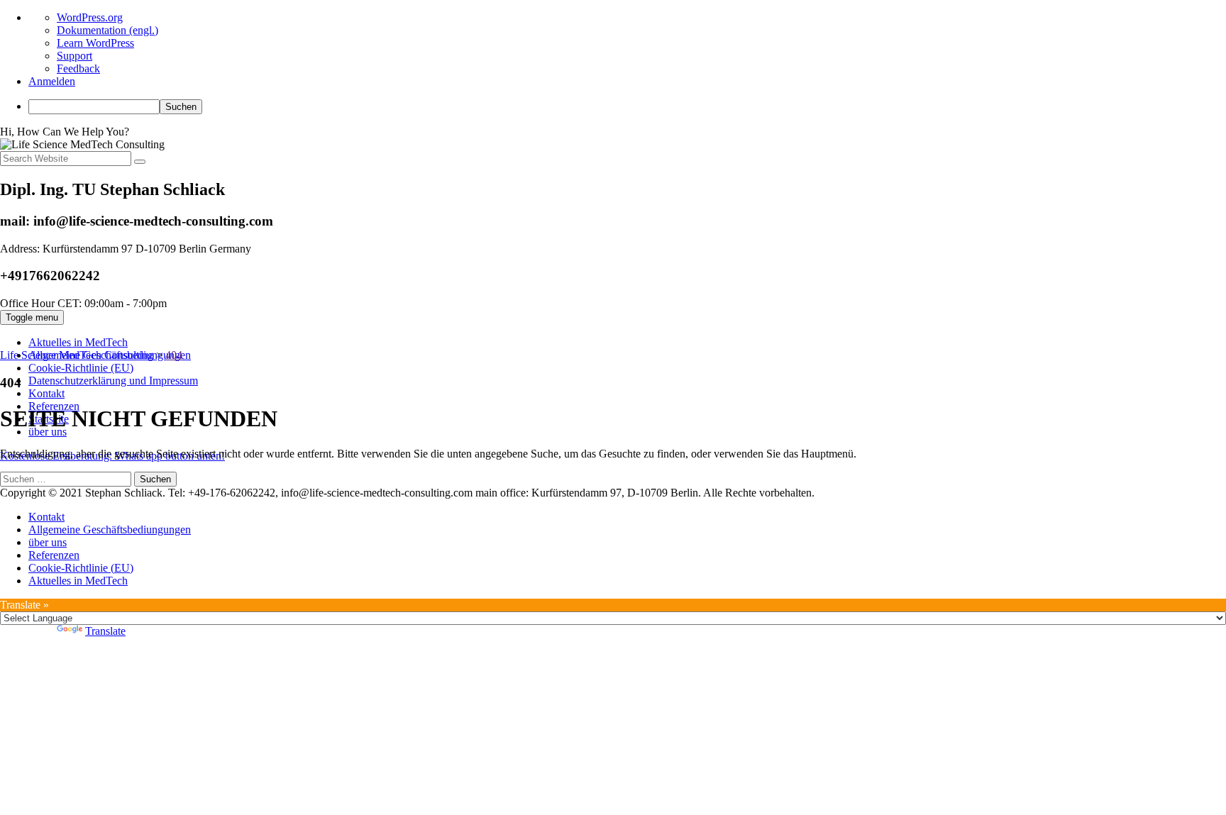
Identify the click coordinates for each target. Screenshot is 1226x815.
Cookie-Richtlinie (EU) (80, 368)
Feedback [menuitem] (78, 68)
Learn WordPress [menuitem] (95, 43)
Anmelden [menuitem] (51, 81)
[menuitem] (627, 106)
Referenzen (53, 555)
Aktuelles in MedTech (78, 342)
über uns (47, 542)
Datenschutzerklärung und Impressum (113, 381)
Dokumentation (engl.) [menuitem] (107, 30)
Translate (105, 631)
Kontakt (46, 393)
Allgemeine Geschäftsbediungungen (109, 529)
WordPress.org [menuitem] (90, 17)
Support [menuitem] (74, 56)
